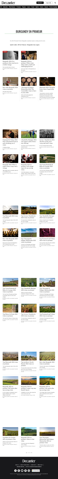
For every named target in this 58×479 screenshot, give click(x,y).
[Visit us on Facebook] (19, 470)
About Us (17, 464)
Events (41, 7)
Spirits (37, 7)
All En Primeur (22, 45)
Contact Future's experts (24, 464)
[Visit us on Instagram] (29, 470)
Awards (46, 7)
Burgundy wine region (33, 45)
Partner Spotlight (53, 7)
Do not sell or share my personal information (33, 466)
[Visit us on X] (15, 470)
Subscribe (40, 2)
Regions (24, 7)
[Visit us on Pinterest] (25, 470)
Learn (28, 7)
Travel (32, 7)
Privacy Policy (40, 464)
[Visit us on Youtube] (22, 470)
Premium (19, 7)
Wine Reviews (12, 7)
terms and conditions (20, 466)
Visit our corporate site (44, 473)
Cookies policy (33, 464)
